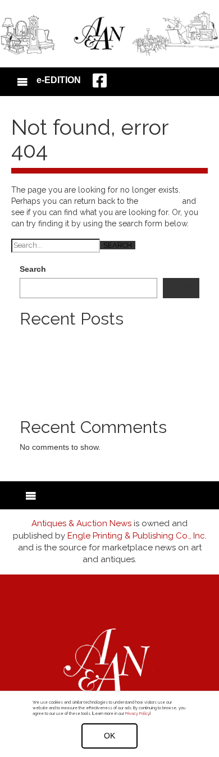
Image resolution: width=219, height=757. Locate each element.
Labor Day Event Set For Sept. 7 (77, 372)
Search (33, 269)
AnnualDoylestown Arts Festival (75, 394)
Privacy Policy (137, 713)
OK (109, 735)
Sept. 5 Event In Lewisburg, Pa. (75, 361)
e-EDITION (58, 80)
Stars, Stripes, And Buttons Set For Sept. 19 (97, 383)
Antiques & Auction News (81, 523)
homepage (160, 201)
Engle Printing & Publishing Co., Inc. (137, 536)
